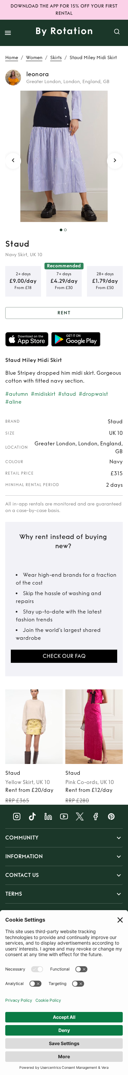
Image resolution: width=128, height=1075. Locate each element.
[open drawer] (7, 32)
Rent (64, 313)
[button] (64, 838)
